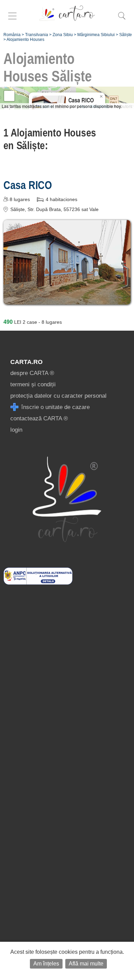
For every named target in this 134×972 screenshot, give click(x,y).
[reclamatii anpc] (37, 583)
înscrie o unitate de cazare (55, 407)
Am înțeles (46, 964)
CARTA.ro (26, 361)
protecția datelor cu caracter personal (58, 396)
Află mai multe (86, 964)
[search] (121, 19)
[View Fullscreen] (9, 96)
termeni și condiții (33, 384)
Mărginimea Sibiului (96, 34)
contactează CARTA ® (39, 418)
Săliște (125, 34)
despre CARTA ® (32, 373)
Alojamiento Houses (25, 39)
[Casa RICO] (67, 299)
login (16, 430)
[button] (101, 96)
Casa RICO (27, 184)
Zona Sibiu (63, 34)
